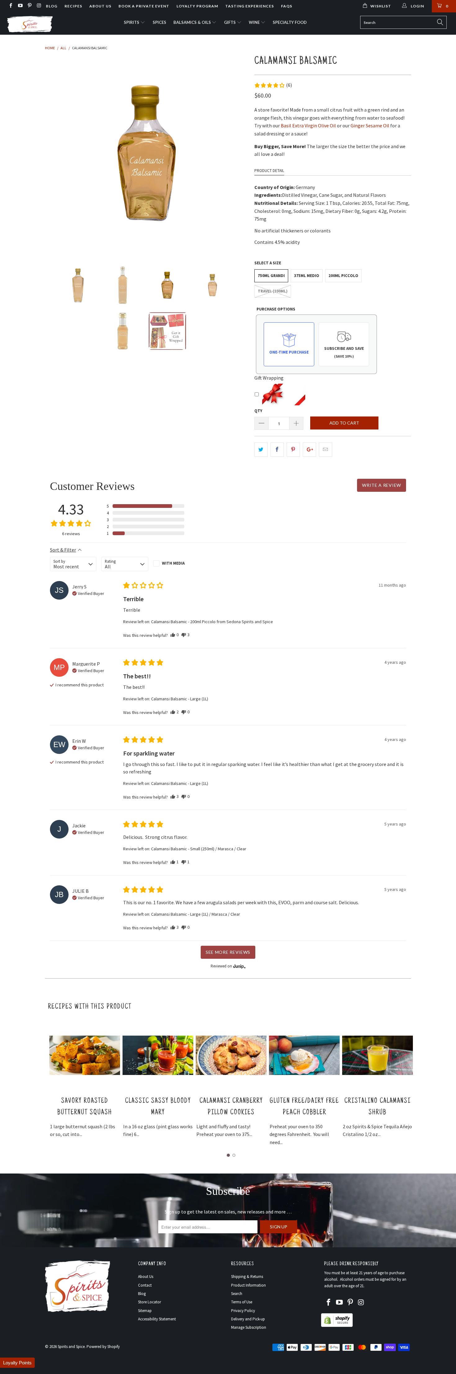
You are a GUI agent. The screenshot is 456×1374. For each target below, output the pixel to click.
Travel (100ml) (273, 291)
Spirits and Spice (71, 1346)
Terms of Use (241, 1302)
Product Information (248, 1285)
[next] (237, 153)
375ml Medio (306, 275)
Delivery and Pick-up (248, 1319)
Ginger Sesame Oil (370, 125)
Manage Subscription (248, 1327)
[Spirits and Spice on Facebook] (10, 6)
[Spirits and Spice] (39, 23)
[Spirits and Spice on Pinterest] (29, 6)
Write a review (381, 485)
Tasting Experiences (249, 6)
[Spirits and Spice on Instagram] (38, 6)
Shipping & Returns (247, 1276)
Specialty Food (290, 22)
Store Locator (149, 1302)
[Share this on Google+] (309, 450)
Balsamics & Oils (192, 22)
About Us (100, 6)
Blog (51, 6)
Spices (159, 22)
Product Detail (269, 170)
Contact (145, 1285)
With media (173, 563)
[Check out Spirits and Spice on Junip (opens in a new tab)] (239, 966)
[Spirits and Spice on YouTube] (19, 6)
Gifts (230, 22)
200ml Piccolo (343, 275)
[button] (273, 85)
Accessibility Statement (157, 1319)
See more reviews (228, 952)
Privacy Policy (243, 1310)
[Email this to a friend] (325, 450)
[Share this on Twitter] (261, 450)
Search (236, 1293)
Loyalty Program (197, 6)
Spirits (132, 22)
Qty (258, 410)
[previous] (56, 153)
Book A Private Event (143, 6)
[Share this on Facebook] (277, 450)
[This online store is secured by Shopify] (337, 1325)
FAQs (286, 6)
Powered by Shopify (103, 1346)
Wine (255, 22)
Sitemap (145, 1310)
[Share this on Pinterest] (293, 450)
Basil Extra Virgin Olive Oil (308, 125)
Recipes (73, 6)
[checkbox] (176, 563)
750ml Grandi (271, 275)
